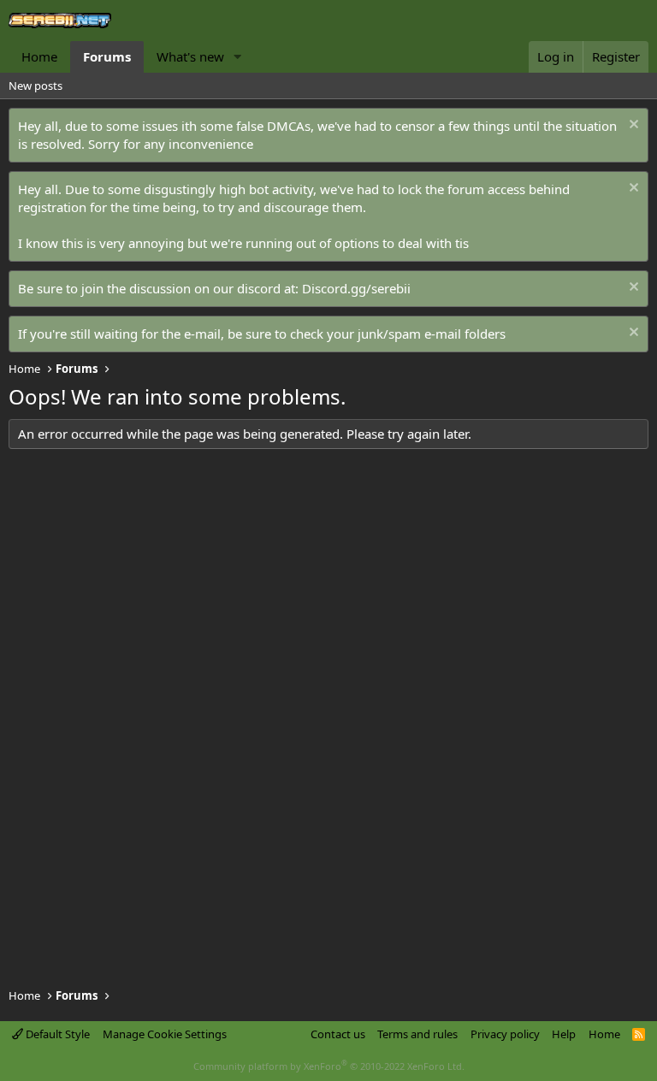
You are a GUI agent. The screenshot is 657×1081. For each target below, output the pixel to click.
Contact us (338, 1034)
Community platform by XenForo (329, 1066)
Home (39, 56)
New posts (35, 85)
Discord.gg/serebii (356, 288)
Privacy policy (505, 1034)
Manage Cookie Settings (165, 1034)
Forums (107, 56)
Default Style (56, 1034)
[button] (238, 57)
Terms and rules (417, 1034)
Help (564, 1034)
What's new (190, 56)
